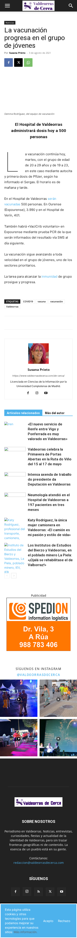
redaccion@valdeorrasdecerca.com (38, 863)
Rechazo (64, 921)
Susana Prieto (17, 52)
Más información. (25, 932)
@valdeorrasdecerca (38, 675)
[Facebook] (8, 62)
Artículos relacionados (23, 413)
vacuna (42, 301)
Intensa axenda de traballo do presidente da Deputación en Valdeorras (49, 479)
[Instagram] (38, 393)
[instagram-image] (18, 698)
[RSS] (38, 891)
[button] (7, 6)
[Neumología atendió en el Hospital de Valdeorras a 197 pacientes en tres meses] (15, 500)
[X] (18, 62)
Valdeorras (12, 306)
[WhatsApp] (28, 62)
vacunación (56, 301)
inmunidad (49, 276)
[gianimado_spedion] (38, 650)
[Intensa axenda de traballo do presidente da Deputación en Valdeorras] (15, 479)
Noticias (10, 22)
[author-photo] (38, 363)
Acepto (48, 921)
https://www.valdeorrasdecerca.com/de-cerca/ (38, 375)
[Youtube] (47, 393)
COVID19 (28, 301)
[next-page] (13, 575)
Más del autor (55, 413)
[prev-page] (7, 575)
